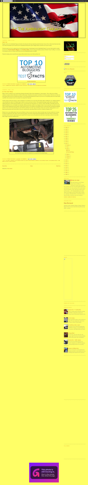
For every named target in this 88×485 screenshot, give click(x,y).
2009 (66, 172)
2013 (66, 165)
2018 (66, 141)
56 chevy (8, 160)
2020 (66, 138)
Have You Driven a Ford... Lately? (74, 325)
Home (31, 166)
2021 (66, 136)
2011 (66, 169)
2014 (66, 163)
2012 (66, 167)
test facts (30, 85)
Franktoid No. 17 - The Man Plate (74, 309)
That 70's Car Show (71, 318)
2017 (66, 143)
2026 (66, 127)
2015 (66, 161)
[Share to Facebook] (33, 84)
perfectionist (45, 160)
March (67, 154)
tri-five (7, 161)
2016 (66, 160)
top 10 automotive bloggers (39, 85)
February (68, 156)
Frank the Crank (75, 180)
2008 (66, 174)
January (68, 157)
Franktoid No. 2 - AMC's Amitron (74, 340)
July (67, 146)
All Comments (68, 58)
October (68, 145)
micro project (31, 160)
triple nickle (12, 161)
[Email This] (29, 84)
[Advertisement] (69, 233)
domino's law (13, 160)
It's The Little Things (7, 91)
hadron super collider (22, 160)
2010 (66, 170)
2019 (66, 140)
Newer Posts (4, 166)
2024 (66, 131)
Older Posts (58, 166)
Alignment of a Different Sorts (73, 348)
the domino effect (53, 160)
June (67, 148)
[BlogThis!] (31, 84)
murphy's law (38, 160)
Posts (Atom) (9, 168)
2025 (66, 129)
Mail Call (4, 42)
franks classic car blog (21, 85)
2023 (66, 132)
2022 (66, 134)
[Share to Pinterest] (35, 84)
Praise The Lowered (68, 203)
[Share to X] (32, 84)
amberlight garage (10, 85)
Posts (67, 56)
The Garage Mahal (71, 333)
